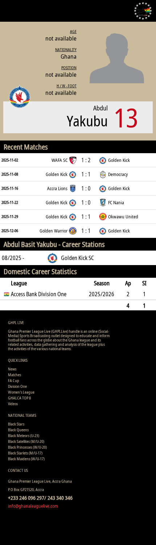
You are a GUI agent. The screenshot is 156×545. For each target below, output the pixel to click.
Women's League (21, 392)
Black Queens (18, 429)
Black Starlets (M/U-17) (25, 453)
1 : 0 (86, 188)
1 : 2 (86, 160)
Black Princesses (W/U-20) (27, 447)
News (12, 369)
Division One (17, 386)
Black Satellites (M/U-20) (26, 441)
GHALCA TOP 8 (19, 398)
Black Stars (16, 424)
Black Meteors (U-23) (23, 435)
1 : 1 (86, 174)
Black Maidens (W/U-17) (26, 458)
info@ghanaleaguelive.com (33, 506)
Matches (14, 374)
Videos (13, 403)
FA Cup (13, 380)
